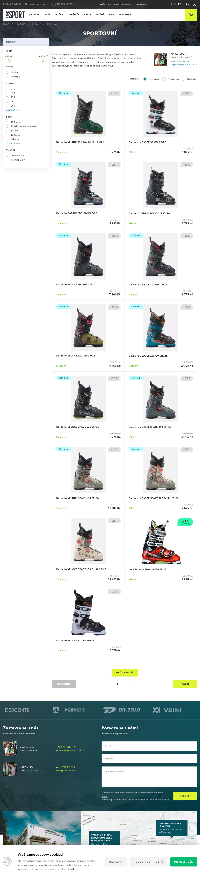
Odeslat (185, 796)
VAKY (111, 14)
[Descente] (25, 710)
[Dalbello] (125, 710)
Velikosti (141, 4)
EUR (173, 4)
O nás (102, 4)
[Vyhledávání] (187, 4)
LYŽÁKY (59, 14)
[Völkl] (175, 710)
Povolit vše (183, 861)
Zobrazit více (13, 109)
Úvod (6, 23)
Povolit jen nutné (148, 861)
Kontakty (127, 4)
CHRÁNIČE (73, 14)
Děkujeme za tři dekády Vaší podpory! (171, 828)
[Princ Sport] (15, 14)
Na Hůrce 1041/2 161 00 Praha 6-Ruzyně (102, 841)
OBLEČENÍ (34, 14)
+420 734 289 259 (64, 4)
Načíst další (124, 672)
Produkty (21, 23)
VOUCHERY (125, 14)
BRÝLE (87, 14)
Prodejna (113, 4)
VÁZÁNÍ (100, 14)
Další (185, 684)
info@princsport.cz (38, 4)
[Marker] (75, 710)
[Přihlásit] (194, 4)
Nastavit (116, 861)
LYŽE (47, 14)
